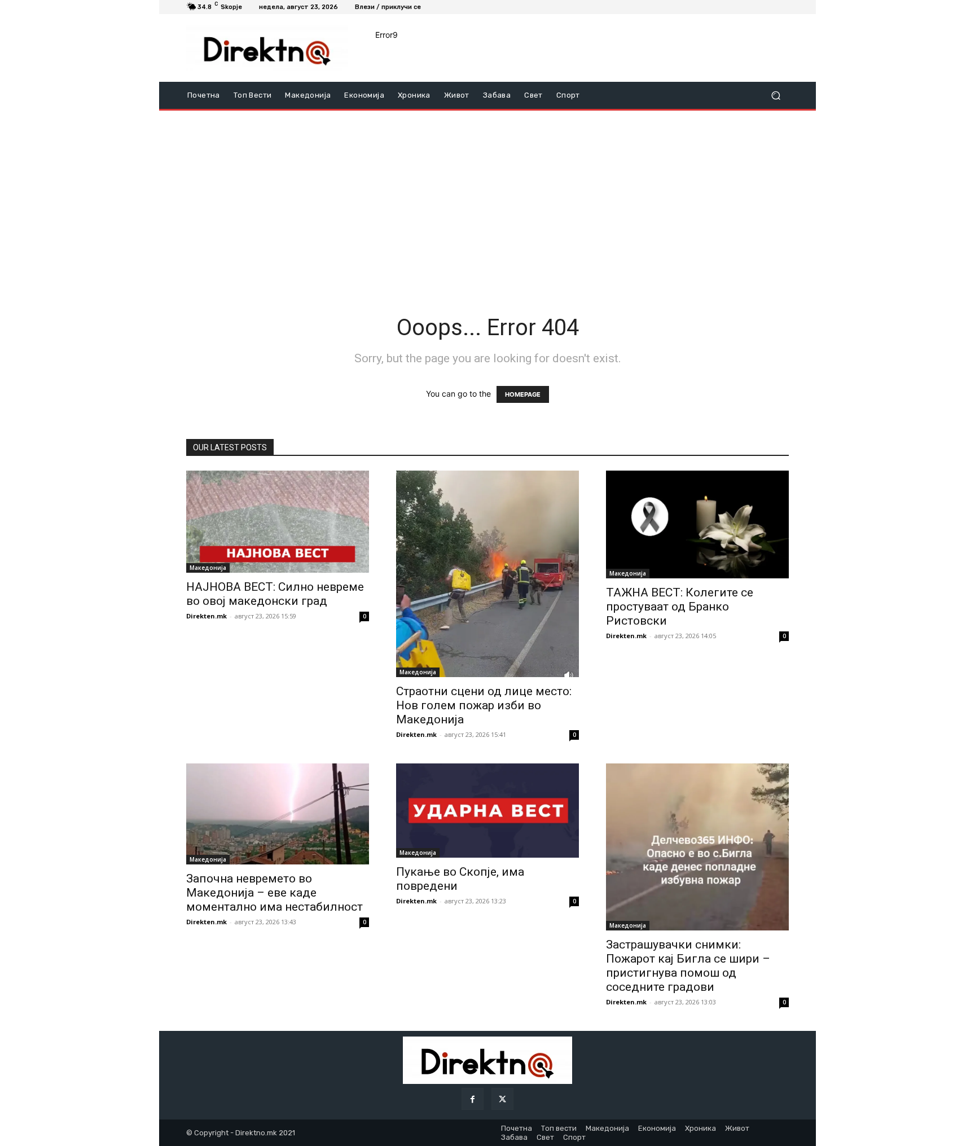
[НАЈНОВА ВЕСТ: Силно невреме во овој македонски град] (277, 522)
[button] (775, 95)
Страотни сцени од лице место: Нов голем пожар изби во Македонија (484, 705)
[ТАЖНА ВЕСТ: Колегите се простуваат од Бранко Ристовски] (697, 524)
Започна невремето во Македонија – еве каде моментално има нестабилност (274, 893)
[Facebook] (473, 1099)
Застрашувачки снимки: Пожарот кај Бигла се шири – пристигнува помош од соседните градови (688, 966)
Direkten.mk (206, 616)
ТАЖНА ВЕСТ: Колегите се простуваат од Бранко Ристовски (679, 606)
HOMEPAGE (523, 394)
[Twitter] (502, 1099)
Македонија (208, 568)
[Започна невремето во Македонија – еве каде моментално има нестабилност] (277, 813)
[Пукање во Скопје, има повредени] (487, 810)
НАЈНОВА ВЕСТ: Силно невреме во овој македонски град (275, 594)
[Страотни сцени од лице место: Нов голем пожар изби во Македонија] (487, 574)
